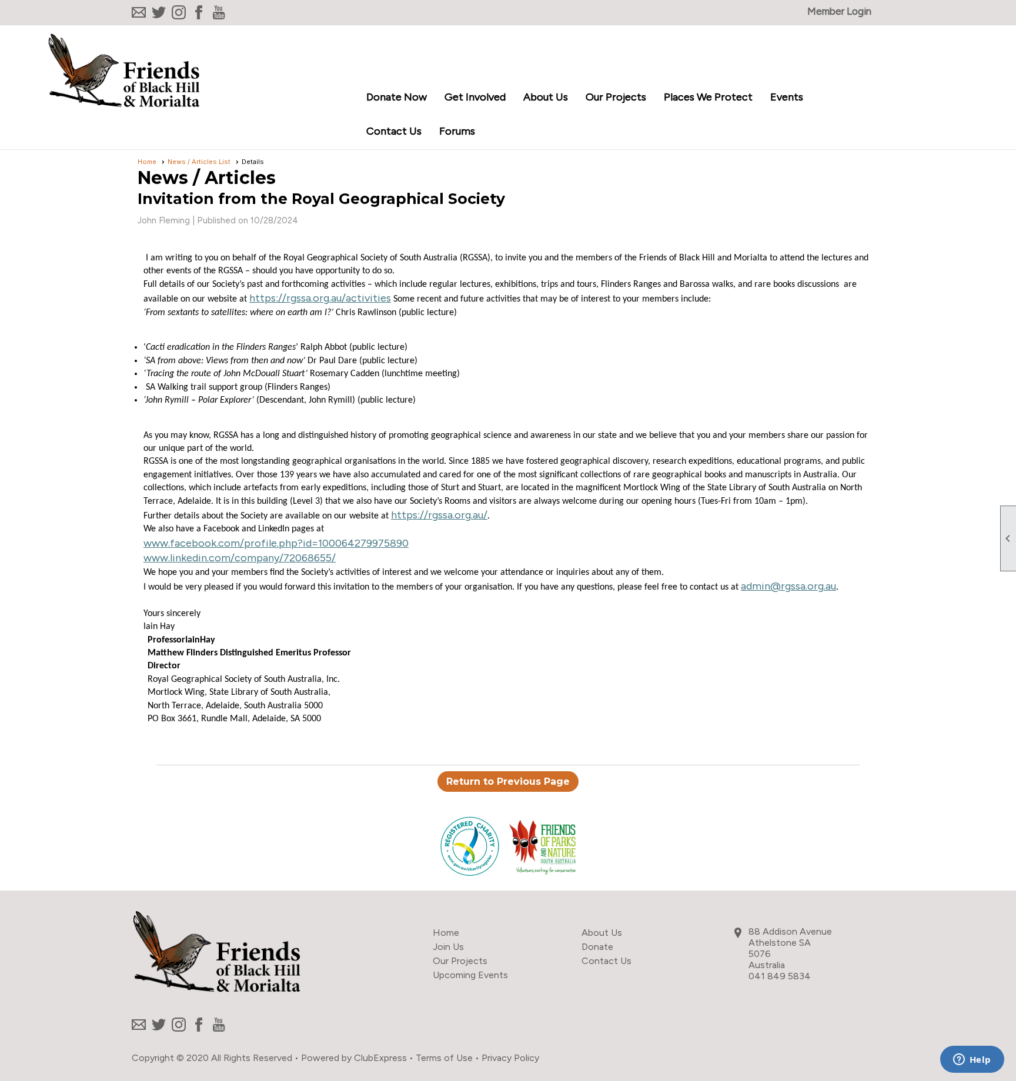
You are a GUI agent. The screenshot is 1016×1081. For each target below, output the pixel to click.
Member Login (839, 11)
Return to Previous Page (508, 781)
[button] (475, 98)
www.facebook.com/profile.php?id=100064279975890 (276, 543)
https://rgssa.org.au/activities (320, 298)
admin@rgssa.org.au (788, 586)
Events (786, 97)
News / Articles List (199, 162)
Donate (597, 946)
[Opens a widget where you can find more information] (972, 1060)
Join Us (448, 946)
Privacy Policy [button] (510, 1057)
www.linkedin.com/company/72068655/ (239, 557)
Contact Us (394, 131)
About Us (601, 932)
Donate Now (396, 97)
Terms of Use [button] (444, 1057)
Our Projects (460, 960)
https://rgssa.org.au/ (439, 514)
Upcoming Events (470, 974)
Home (147, 162)
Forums (457, 131)
